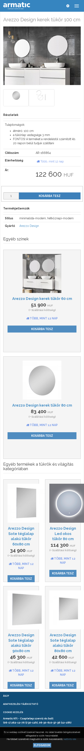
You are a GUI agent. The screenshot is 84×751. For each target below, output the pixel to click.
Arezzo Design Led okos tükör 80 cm (63, 533)
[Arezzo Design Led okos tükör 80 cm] (62, 503)
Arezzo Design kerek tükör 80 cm (42, 405)
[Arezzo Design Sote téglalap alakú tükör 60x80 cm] (21, 503)
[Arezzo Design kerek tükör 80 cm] (42, 380)
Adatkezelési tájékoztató (20, 704)
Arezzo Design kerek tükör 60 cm (42, 298)
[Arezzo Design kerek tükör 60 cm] (42, 273)
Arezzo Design (29, 225)
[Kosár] (59, 6)
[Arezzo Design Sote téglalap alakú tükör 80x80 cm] (62, 609)
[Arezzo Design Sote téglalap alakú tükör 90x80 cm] (21, 609)
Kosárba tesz (50, 196)
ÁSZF (6, 696)
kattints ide (70, 739)
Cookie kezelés (13, 712)
